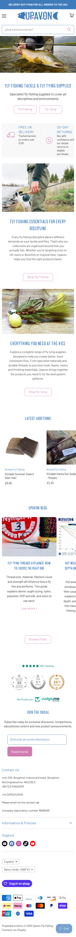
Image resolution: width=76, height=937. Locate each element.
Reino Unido (16, 869)
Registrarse (19, 751)
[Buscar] (69, 29)
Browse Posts (38, 639)
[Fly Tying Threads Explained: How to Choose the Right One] (29, 536)
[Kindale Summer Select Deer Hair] (22, 447)
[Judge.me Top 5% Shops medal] (38, 682)
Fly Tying (51, 109)
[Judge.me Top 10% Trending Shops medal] (57, 682)
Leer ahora (28, 608)
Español (9, 861)
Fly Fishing (25, 109)
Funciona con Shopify (14, 929)
